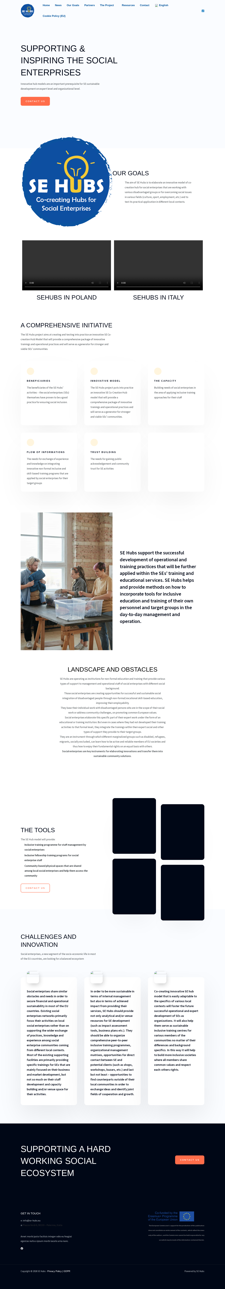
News (58, 5)
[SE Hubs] (27, 10)
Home (46, 5)
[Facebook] (203, 10)
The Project (107, 5)
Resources (128, 5)
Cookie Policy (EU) (54, 16)
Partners (89, 5)
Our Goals (73, 5)
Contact (144, 5)
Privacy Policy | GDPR (58, 1271)
